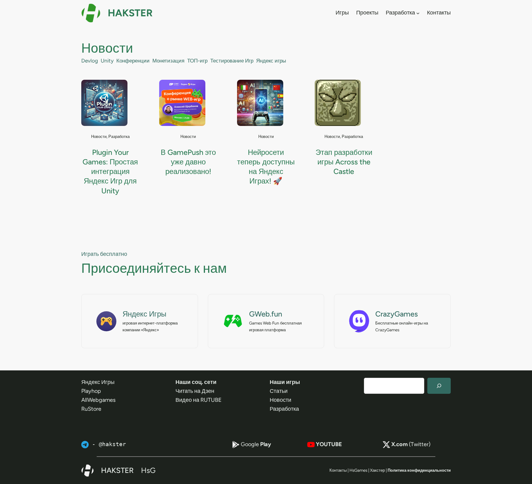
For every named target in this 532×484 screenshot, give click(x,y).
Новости (99, 136)
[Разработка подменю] (418, 12)
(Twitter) (410, 444)
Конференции (133, 61)
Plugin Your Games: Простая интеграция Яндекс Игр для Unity (110, 171)
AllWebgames (98, 400)
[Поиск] (439, 386)
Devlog (89, 61)
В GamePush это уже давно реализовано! (188, 162)
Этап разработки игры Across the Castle (344, 162)
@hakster (112, 444)
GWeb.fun (265, 313)
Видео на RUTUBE (198, 400)
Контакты (338, 470)
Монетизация (168, 61)
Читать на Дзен (194, 391)
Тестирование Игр (231, 61)
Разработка (119, 136)
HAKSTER (130, 13)
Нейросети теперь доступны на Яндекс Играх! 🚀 (266, 167)
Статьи (279, 391)
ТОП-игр (197, 61)
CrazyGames (396, 313)
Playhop (91, 391)
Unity (107, 61)
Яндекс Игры (144, 313)
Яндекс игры (271, 61)
